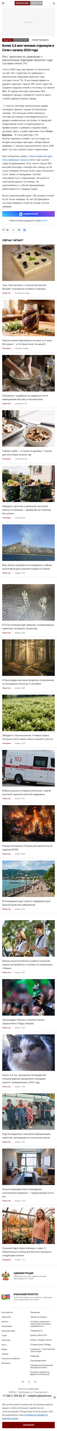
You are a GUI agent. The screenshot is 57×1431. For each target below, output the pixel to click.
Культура (6, 1340)
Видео (4, 1349)
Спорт (4, 1335)
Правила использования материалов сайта (41, 1366)
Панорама (35, 1312)
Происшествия (8, 1331)
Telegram (35, 1382)
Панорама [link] (6, 348)
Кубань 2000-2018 (38, 1335)
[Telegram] (19, 230)
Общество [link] (6, 293)
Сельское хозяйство (11, 1358)
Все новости (7, 1312)
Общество (7, 40)
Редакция (34, 1356)
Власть (5, 1321)
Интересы (6, 1363)
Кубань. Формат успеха (41, 1340)
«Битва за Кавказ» (38, 1317)
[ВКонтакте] (7, 230)
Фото (4, 1345)
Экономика (7, 1326)
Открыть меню (3, 3)
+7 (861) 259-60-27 (14, 1395)
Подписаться (31, 214)
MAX (45, 220)
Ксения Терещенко (40, 40)
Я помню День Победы (40, 1344)
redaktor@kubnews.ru (41, 1395)
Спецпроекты (36, 1331)
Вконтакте (23, 1382)
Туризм (5, 1354)
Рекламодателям (38, 1361)
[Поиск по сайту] (53, 3)
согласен (28, 1425)
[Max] (24, 230)
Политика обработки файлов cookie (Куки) (40, 1373)
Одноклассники (29, 1382)
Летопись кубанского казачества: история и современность (40, 1323)
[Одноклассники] (13, 230)
